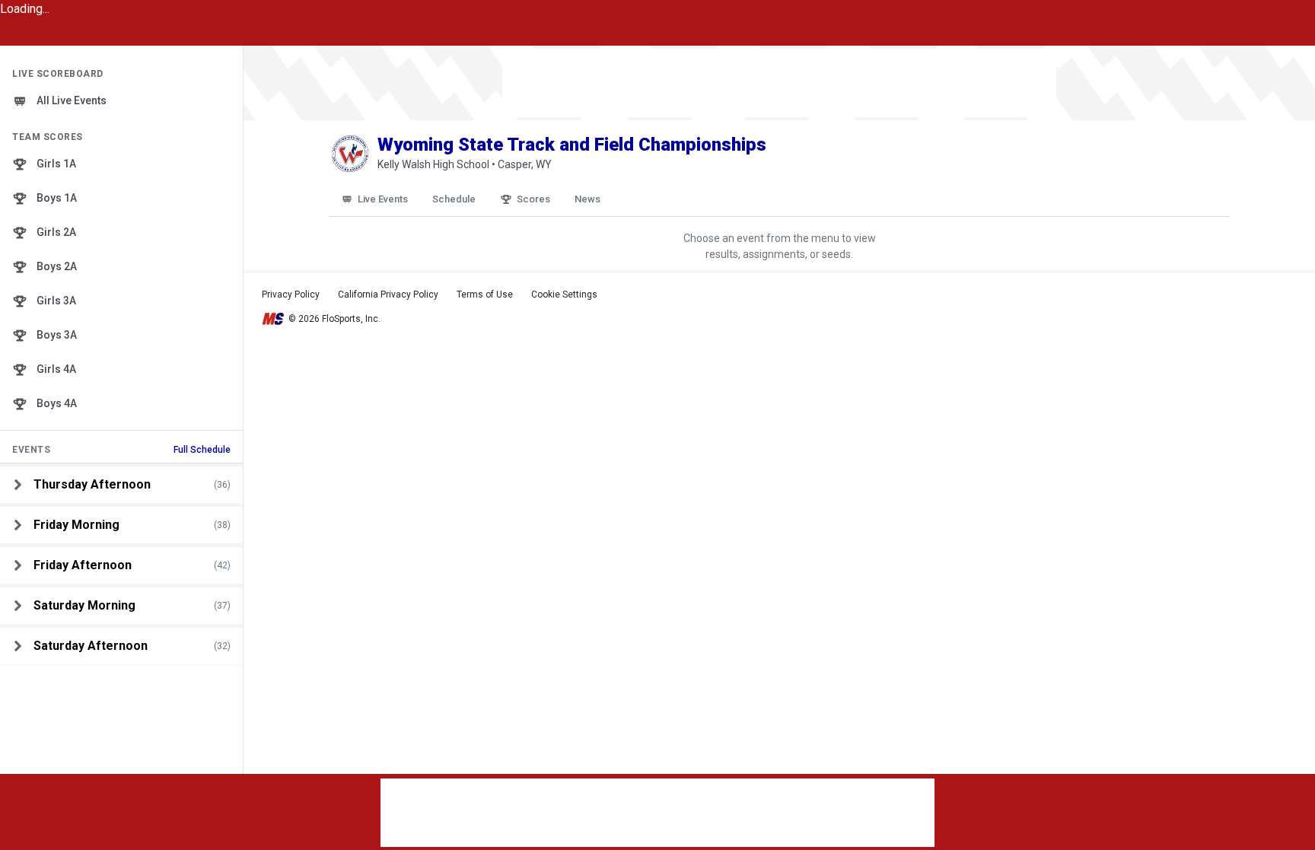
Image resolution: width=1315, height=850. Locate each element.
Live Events (383, 199)
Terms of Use (485, 294)
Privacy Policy (291, 294)
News (587, 199)
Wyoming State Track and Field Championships (571, 144)
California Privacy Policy (388, 294)
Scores (533, 199)
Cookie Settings (564, 294)
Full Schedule (202, 449)
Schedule (454, 199)
